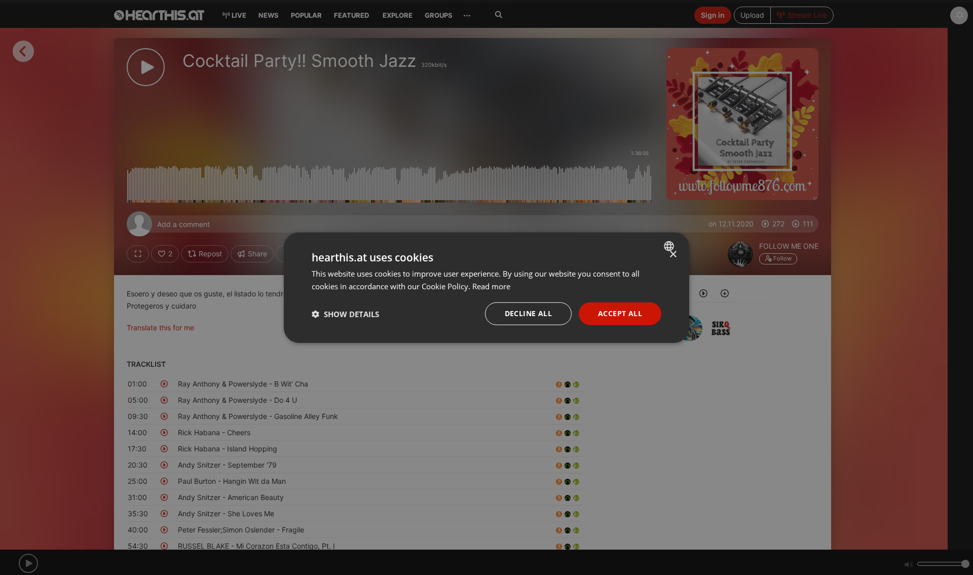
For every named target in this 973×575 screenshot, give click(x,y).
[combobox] (670, 246)
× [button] (673, 254)
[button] (345, 313)
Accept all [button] (620, 313)
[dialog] (486, 287)
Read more (491, 286)
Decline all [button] (528, 313)
